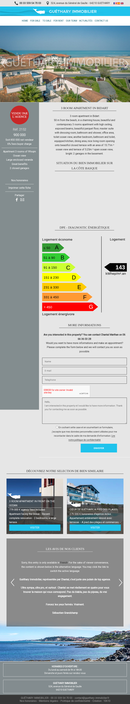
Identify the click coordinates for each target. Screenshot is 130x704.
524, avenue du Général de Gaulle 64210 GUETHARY (65, 686)
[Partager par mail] (22, 199)
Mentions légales (48, 700)
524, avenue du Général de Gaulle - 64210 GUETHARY (80, 3)
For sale (35, 20)
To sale (46, 20)
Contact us (101, 20)
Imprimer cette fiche (19, 187)
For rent (59, 20)
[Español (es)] (118, 3)
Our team (71, 20)
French (64, 562)
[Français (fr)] (115, 3)
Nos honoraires (19, 180)
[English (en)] (122, 3)
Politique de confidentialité (75, 700)
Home (25, 20)
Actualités (85, 20)
